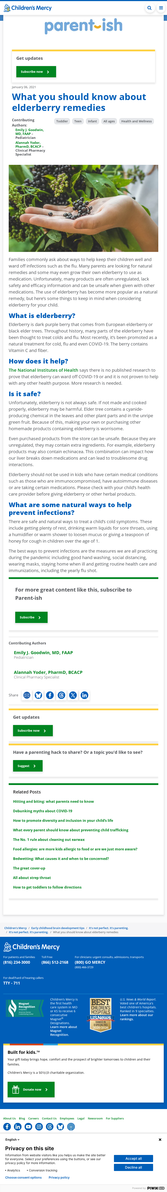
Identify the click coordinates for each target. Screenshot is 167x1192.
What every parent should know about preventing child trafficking (70, 830)
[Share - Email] (27, 695)
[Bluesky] (60, 1126)
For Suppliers (115, 1118)
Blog (22, 1118)
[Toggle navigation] (161, 8)
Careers (33, 1118)
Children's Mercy (15, 928)
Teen (78, 121)
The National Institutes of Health (43, 370)
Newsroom (95, 1118)
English (11, 1139)
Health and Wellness (136, 121)
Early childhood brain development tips (57, 928)
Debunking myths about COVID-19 (42, 811)
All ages (109, 121)
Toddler (62, 121)
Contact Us (49, 1118)
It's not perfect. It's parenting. (109, 928)
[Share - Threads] (61, 695)
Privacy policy (59, 1177)
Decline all (133, 1167)
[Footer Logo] (31, 946)
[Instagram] (39, 1126)
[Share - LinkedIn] (84, 695)
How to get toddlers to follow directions (47, 887)
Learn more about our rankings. (136, 1017)
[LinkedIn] (18, 1126)
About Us (9, 1118)
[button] (150, 8)
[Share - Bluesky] (38, 695)
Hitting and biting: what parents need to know (53, 801)
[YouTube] (28, 1126)
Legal (81, 1118)
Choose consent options (23, 1177)
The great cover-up (29, 868)
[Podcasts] (71, 1126)
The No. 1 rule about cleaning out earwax (49, 839)
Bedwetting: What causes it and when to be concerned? (61, 858)
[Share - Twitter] (73, 695)
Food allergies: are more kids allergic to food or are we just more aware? (75, 849)
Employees (67, 1118)
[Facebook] (7, 1126)
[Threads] (49, 1126)
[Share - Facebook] (50, 695)
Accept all (133, 1158)
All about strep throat (32, 877)
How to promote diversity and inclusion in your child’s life (63, 820)
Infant (92, 121)
